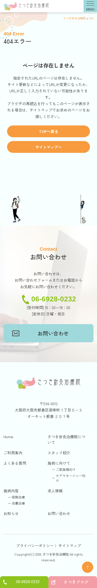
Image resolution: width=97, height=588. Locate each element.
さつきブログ (76, 582)
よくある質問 (15, 463)
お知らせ (11, 513)
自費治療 (18, 503)
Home (8, 436)
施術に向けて (59, 463)
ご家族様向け (66, 469)
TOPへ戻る (48, 131)
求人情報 (55, 491)
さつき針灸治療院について (66, 439)
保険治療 (18, 497)
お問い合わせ (53, 333)
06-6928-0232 (53, 299)
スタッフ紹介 (59, 452)
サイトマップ (69, 545)
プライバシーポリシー (35, 545)
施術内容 (11, 491)
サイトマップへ (48, 147)
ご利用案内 (13, 452)
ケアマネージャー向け (70, 478)
